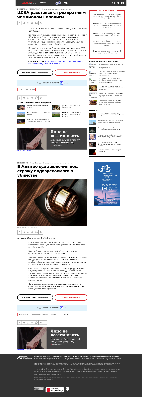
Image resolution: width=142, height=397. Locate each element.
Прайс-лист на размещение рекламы (47, 359)
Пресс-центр (57, 356)
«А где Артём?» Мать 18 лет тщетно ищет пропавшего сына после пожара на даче (111, 66)
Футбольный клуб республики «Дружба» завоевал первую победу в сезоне (55, 62)
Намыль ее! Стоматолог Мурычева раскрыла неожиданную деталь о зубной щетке (111, 95)
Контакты (67, 356)
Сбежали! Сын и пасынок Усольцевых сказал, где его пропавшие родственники (112, 73)
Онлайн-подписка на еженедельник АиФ (104, 356)
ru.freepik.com (34, 227)
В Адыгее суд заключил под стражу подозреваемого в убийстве (107, 34)
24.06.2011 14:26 (22, 9)
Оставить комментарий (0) (71, 72)
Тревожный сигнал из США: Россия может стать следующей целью (110, 121)
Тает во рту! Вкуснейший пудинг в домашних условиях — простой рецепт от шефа (110, 102)
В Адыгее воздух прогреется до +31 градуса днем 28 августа (107, 52)
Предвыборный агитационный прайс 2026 (79, 359)
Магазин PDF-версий (80, 356)
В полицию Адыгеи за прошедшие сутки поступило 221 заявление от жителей (107, 25)
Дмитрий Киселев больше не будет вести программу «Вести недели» (110, 136)
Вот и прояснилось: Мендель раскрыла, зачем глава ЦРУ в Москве (111, 114)
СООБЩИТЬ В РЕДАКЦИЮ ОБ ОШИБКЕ (109, 359)
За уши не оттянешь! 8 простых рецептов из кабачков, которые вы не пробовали (112, 87)
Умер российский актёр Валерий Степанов (109, 150)
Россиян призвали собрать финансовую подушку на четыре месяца (109, 144)
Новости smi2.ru (24, 150)
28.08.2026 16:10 (22, 163)
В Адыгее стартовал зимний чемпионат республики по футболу (71, 114)
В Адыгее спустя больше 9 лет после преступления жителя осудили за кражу (107, 43)
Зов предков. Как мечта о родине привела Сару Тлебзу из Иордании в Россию (107, 16)
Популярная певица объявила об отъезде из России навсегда (109, 128)
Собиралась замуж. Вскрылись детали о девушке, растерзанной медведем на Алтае (110, 80)
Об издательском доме (42, 356)
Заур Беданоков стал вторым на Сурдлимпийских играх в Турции (38, 120)
